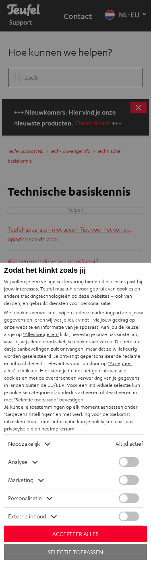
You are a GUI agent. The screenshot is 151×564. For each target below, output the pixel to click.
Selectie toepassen (75, 552)
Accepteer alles (75, 534)
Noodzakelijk (24, 443)
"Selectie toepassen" (36, 400)
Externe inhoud (27, 516)
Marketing (20, 479)
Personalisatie (25, 498)
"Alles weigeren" (41, 334)
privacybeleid (18, 429)
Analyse (17, 461)
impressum (62, 429)
